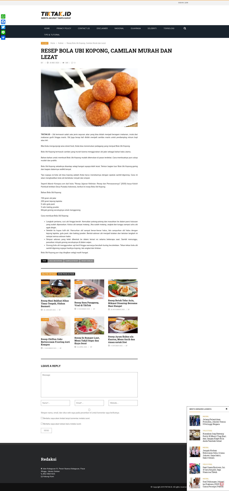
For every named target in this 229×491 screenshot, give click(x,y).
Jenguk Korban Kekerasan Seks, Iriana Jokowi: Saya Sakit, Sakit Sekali (213, 454)
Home (47, 28)
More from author (66, 274)
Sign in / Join (183, 3)
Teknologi (169, 28)
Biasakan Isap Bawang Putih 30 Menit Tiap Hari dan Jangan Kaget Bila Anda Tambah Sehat (214, 437)
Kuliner (44, 43)
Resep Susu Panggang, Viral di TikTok (86, 304)
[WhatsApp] (3, 16)
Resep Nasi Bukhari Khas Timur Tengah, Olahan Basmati (55, 303)
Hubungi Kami (48, 476)
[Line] (3, 32)
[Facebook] (3, 21)
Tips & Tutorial (52, 34)
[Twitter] (3, 27)
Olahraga (136, 28)
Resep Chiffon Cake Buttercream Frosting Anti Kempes (55, 342)
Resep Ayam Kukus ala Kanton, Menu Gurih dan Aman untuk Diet (121, 339)
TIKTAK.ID (168, 487)
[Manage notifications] (222, 484)
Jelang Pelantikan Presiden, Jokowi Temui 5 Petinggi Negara (214, 421)
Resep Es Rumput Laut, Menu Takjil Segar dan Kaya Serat (87, 340)
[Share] (3, 37)
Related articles (49, 274)
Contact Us (84, 28)
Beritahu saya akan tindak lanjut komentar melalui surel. (66, 418)
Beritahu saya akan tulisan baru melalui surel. (62, 424)
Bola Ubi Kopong (56, 261)
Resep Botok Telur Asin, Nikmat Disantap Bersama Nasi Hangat (122, 303)
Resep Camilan (87, 261)
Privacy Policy (64, 28)
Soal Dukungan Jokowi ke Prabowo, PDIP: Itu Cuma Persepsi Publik (213, 484)
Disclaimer (102, 28)
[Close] (226, 409)
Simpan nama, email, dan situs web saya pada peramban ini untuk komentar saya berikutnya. (80, 413)
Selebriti (152, 28)
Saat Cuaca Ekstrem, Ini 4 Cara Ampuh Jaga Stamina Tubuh (214, 469)
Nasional (119, 28)
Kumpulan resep (72, 261)
